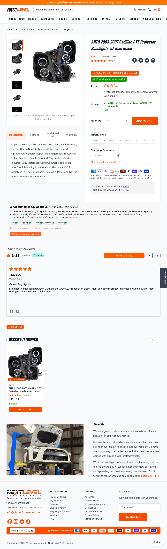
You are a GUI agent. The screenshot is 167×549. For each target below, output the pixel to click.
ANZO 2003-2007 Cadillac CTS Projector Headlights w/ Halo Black (25, 389)
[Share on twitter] (18, 311)
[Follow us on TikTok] (28, 521)
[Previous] (152, 340)
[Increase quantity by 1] (126, 120)
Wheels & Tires (152, 18)
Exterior (92, 18)
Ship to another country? (103, 162)
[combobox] (98, 141)
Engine (63, 18)
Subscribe (133, 516)
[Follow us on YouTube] (22, 521)
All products (22, 29)
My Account (56, 500)
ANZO (94, 56)
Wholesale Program (95, 504)
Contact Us (90, 507)
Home (9, 29)
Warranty (54, 515)
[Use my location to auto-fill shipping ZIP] (119, 155)
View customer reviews (25, 234)
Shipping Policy (58, 507)
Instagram (146, 475)
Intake (106, 18)
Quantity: (96, 120)
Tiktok (156, 475)
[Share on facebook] (11, 311)
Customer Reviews (94, 511)
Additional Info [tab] (53, 134)
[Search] (121, 10)
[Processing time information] (106, 110)
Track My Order (58, 497)
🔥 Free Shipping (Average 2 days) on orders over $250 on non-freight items (83, 2)
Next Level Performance (60, 543)
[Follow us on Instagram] (16, 522)
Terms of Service (93, 518)
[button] (98, 60)
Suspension (47, 18)
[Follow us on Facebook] (9, 522)
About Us (89, 497)
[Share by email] (153, 60)
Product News (16, 18)
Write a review (124, 255)
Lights (134, 18)
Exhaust (77, 18)
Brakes (31, 18)
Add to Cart (25, 409)
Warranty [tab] (71, 134)
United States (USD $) (22, 531)
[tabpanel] (44, 161)
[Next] (158, 340)
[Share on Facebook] (134, 60)
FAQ (52, 518)
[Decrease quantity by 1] (107, 120)
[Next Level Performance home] (24, 493)
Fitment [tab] (34, 134)
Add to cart (145, 120)
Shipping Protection (60, 511)
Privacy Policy (92, 515)
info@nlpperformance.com (23, 512)
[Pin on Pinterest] (140, 60)
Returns (54, 504)
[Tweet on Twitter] (147, 60)
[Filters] (149, 255)
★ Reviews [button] (165, 278)
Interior (120, 18)
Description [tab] (16, 134)
